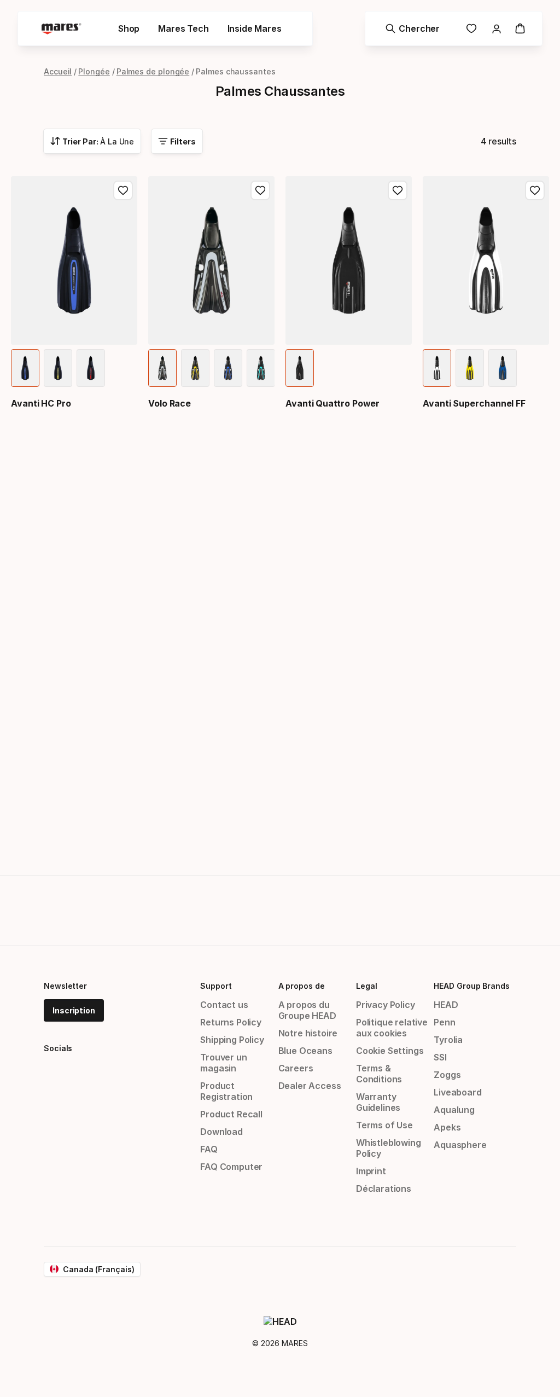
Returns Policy (230, 1022)
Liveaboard (457, 1092)
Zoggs (447, 1074)
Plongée (93, 71)
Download (221, 1131)
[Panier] (520, 28)
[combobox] (92, 141)
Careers (295, 1068)
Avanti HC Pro (41, 403)
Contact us (224, 1004)
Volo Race (169, 403)
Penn (444, 1022)
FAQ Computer (231, 1166)
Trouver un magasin (223, 1063)
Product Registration (226, 1091)
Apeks (447, 1127)
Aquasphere (460, 1144)
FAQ (208, 1149)
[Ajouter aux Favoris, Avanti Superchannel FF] (535, 190)
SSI (440, 1057)
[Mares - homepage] (61, 29)
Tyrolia (448, 1039)
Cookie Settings (389, 1050)
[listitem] (25, 368)
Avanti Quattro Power (332, 403)
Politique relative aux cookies (392, 1028)
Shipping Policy (232, 1039)
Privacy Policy (385, 1004)
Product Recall (231, 1114)
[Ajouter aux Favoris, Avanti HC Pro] (123, 190)
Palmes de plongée (153, 71)
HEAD (446, 1004)
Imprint (371, 1171)
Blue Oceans (305, 1050)
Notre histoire (308, 1033)
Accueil (58, 71)
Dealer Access (309, 1085)
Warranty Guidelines (378, 1102)
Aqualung (454, 1109)
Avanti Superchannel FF (474, 403)
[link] (471, 28)
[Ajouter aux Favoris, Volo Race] (260, 190)
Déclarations (383, 1188)
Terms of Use (384, 1125)
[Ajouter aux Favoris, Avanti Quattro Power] (397, 190)
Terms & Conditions (379, 1074)
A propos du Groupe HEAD (307, 1010)
